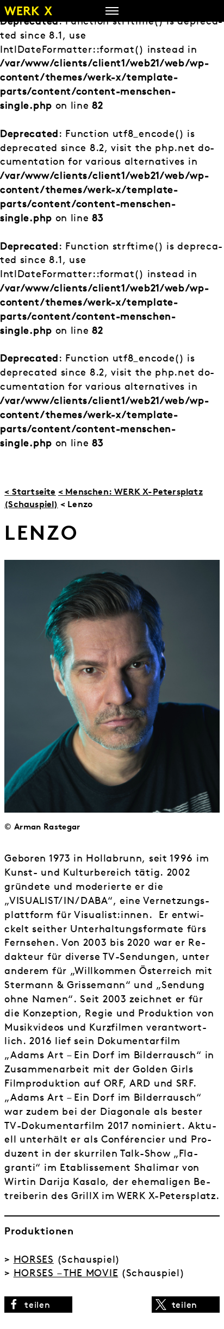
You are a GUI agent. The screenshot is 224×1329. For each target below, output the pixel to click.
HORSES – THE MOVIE (66, 1272)
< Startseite (29, 491)
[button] (38, 1304)
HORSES (34, 1259)
